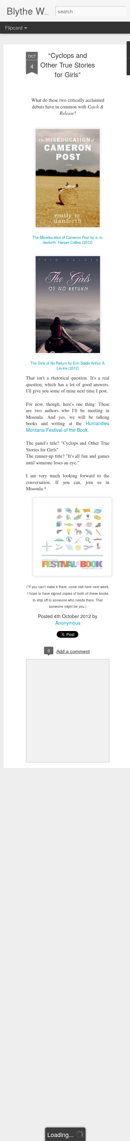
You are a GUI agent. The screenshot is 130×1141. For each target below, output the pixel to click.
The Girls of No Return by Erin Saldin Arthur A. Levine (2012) (67, 365)
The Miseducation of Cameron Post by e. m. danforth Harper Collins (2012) (67, 240)
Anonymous (67, 622)
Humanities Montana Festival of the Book (67, 426)
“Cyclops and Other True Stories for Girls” (67, 64)
